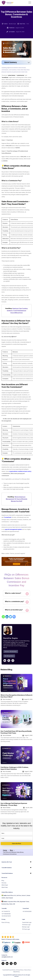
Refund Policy (16, 971)
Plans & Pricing (5, 922)
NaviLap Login (26, 927)
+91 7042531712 (6, 911)
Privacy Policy (20, 969)
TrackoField (7, 517)
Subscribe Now (16, 843)
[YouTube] (15, 963)
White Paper (5, 885)
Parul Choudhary (7, 699)
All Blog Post (9, 656)
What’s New (5, 887)
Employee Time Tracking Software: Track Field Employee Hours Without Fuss (17, 310)
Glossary (4, 883)
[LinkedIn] (7, 963)
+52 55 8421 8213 (6, 916)
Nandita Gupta (12, 23)
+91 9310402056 (27, 911)
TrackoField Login (26, 922)
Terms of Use (27, 969)
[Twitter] (10, 616)
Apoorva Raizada (7, 735)
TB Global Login (26, 924)
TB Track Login (26, 929)
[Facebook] (14, 616)
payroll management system (13, 529)
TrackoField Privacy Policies (8, 969)
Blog (3, 880)
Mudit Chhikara (6, 807)
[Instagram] (3, 963)
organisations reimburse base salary (20, 471)
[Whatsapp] (3, 616)
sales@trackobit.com (7, 957)
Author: (6, 23)
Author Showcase (10, 651)
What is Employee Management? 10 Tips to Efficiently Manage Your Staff (16, 499)
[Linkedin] (7, 616)
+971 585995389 (6, 913)
